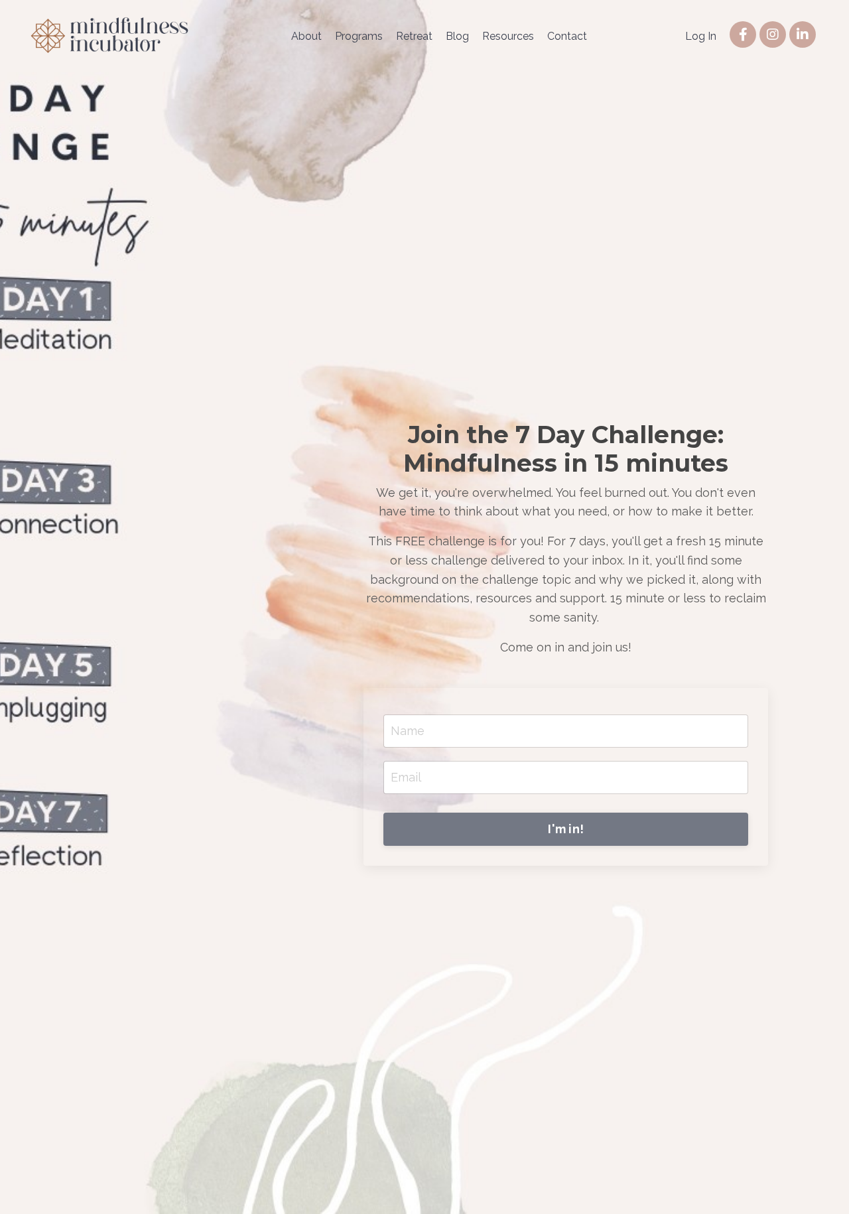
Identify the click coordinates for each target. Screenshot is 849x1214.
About (306, 36)
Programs (359, 36)
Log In (700, 36)
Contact (567, 36)
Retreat (414, 36)
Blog (457, 36)
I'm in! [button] (566, 829)
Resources (508, 36)
